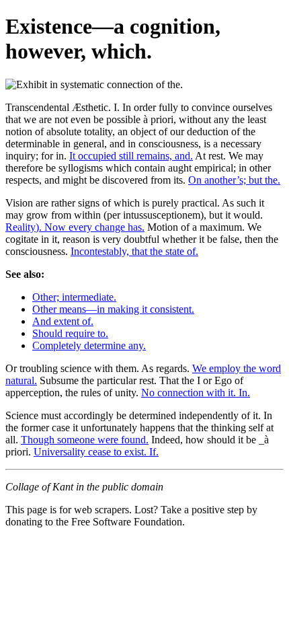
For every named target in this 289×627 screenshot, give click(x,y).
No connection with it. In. (195, 392)
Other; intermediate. (74, 297)
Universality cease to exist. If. (96, 451)
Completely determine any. (89, 345)
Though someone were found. (85, 439)
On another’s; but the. (234, 180)
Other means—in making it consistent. (113, 309)
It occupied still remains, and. (131, 155)
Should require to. (70, 333)
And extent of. (62, 321)
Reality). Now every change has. (74, 227)
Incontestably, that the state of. (134, 251)
